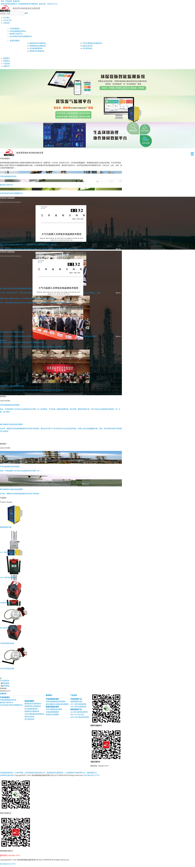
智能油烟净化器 (76, 701)
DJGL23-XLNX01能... (77, 714)
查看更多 (3, 340)
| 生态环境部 (18, 773)
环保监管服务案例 (52, 699)
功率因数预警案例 (52, 712)
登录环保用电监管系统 (8, 4)
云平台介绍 (7, 20)
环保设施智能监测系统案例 (55, 701)
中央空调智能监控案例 (54, 709)
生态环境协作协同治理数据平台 (11, 705)
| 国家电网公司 (91, 773)
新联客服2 (6, 686)
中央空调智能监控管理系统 (34, 714)
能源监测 (16, 1)
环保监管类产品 (76, 699)
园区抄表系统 (29, 717)
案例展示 (6, 58)
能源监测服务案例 (52, 707)
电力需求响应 (29, 719)
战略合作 (6, 66)
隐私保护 (10, 775)
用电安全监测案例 (52, 714)
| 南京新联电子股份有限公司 (34, 773)
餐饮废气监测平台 (6, 702)
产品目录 (6, 63)
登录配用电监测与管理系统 (27, 4)
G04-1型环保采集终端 (78, 707)
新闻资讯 (6, 61)
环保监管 (8, 1)
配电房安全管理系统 (32, 711)
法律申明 (3, 775)
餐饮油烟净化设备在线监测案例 (57, 704)
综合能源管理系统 (31, 709)
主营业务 (6, 23)
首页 (2, 1)
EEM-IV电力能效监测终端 (79, 717)
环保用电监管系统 (6, 773)
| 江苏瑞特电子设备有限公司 (74, 773)
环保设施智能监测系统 (8, 700)
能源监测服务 (15, 40)
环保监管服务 (15, 28)
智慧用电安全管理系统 (33, 706)
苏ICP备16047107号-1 (92, 775)
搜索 (26, 13)
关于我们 (6, 18)
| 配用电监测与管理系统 (54, 773)
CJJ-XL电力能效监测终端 (78, 712)
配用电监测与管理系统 (33, 704)
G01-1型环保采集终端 (78, 704)
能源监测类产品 (76, 709)
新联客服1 (6, 683)
